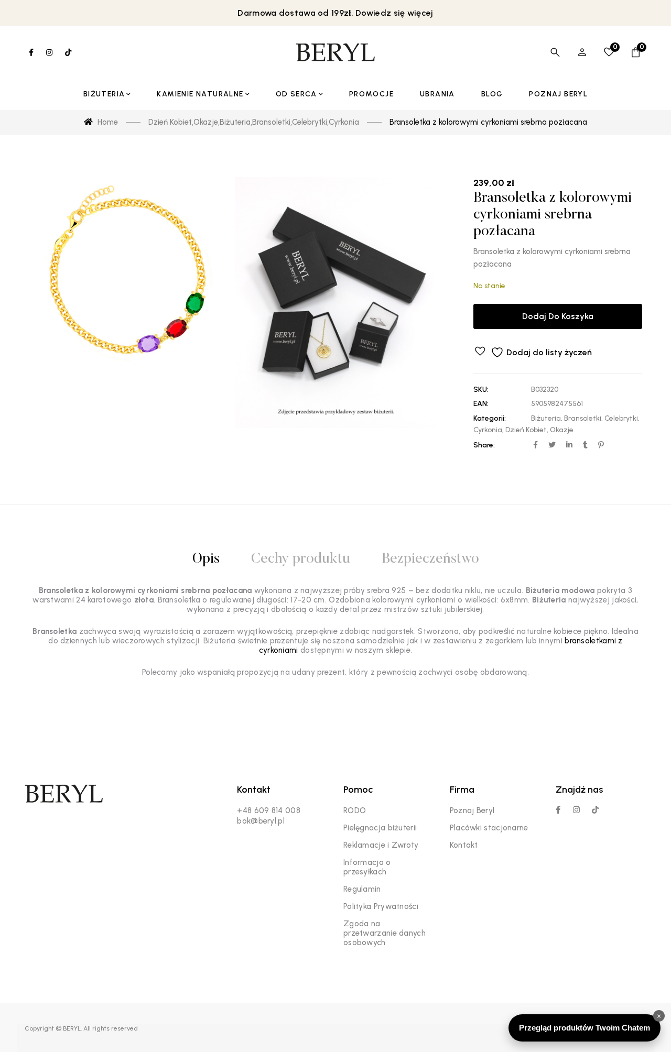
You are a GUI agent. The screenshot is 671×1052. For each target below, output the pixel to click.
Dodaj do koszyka (557, 316)
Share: (484, 445)
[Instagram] (576, 810)
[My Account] (582, 52)
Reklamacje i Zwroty (381, 845)
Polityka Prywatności (380, 906)
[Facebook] (558, 810)
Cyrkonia (487, 429)
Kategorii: (489, 418)
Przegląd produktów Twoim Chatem (584, 1027)
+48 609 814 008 (268, 810)
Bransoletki (582, 418)
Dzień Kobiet (526, 429)
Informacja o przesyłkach (367, 867)
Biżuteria (546, 418)
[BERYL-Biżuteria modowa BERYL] (335, 52)
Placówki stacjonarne (489, 827)
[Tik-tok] (595, 810)
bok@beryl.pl (261, 821)
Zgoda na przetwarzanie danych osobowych (384, 933)
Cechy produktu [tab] (300, 559)
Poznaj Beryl (472, 810)
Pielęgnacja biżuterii (380, 827)
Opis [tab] (206, 559)
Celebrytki (621, 418)
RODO (354, 810)
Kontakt (464, 845)
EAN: (481, 403)
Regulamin (362, 889)
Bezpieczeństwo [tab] (430, 559)
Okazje (561, 429)
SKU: (481, 389)
